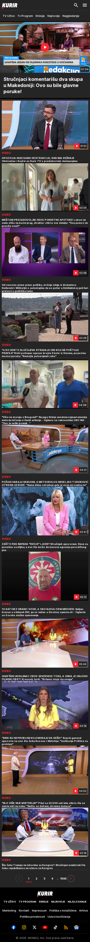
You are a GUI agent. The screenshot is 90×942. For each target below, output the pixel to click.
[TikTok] (55, 927)
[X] (34, 927)
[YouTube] (45, 927)
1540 (63, 878)
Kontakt (24, 910)
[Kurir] (8, 5)
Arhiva (83, 910)
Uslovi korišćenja (59, 916)
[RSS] (66, 927)
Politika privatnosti (32, 916)
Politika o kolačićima (62, 910)
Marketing (9, 910)
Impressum (39, 910)
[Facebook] (13, 927)
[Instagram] (24, 927)
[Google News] (76, 927)
